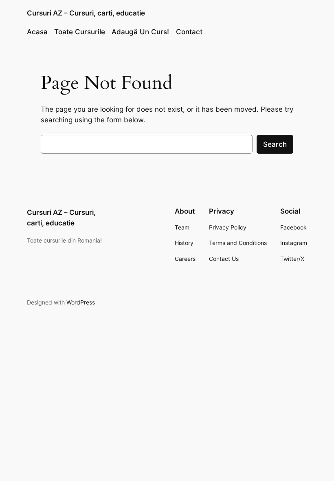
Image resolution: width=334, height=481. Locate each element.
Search (275, 144)
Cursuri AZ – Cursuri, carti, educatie (86, 13)
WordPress (80, 302)
